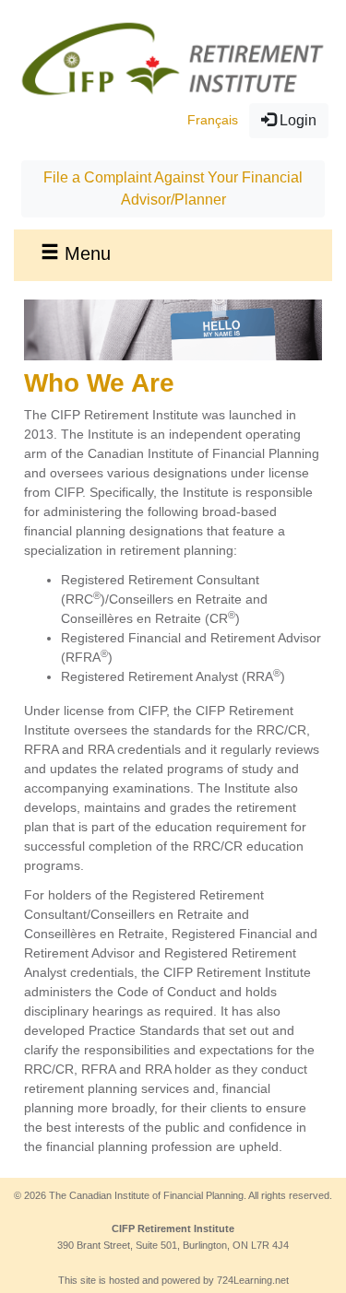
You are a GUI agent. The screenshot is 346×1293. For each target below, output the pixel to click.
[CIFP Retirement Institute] (173, 58)
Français (212, 119)
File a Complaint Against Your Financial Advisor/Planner (173, 188)
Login (296, 120)
